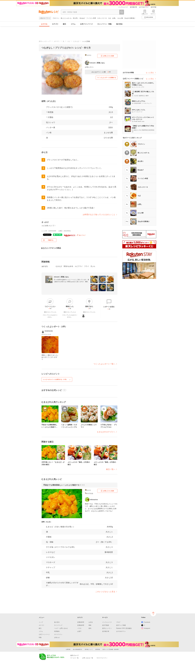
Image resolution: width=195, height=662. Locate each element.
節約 (90, 628)
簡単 (90, 625)
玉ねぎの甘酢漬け (129, 18)
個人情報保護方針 (77, 649)
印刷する (50, 240)
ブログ (118, 622)
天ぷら (93, 266)
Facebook (147, 622)
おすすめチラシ (144, 7)
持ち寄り (75, 18)
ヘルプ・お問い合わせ (61, 628)
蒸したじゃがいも (66, 18)
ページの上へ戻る (153, 613)
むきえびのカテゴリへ (106, 432)
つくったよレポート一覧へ (104, 364)
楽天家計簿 (133, 7)
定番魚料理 (80, 625)
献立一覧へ (110, 469)
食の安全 (119, 24)
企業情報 (68, 649)
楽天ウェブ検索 (121, 625)
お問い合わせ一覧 (87, 658)
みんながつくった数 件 (101, 72)
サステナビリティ (102, 658)
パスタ (79, 628)
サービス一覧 (74, 658)
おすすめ (44, 24)
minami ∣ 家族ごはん (61, 277)
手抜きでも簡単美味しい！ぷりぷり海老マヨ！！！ (64, 485)
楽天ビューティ (107, 628)
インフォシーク (123, 7)
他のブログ (82, 235)
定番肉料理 (80, 622)
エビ (68, 41)
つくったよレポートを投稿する (106, 77)
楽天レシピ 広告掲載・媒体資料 (111, 649)
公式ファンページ (86, 24)
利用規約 (57, 631)
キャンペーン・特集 (104, 24)
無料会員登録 (149, 17)
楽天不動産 (105, 625)
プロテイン (56, 18)
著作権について (89, 649)
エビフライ (79, 266)
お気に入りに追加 (108, 56)
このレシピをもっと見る (105, 592)
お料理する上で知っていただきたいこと (99, 215)
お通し (114, 18)
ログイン (153, 13)
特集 (40, 637)
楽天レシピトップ (45, 41)
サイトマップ (58, 625)
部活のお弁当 (68, 266)
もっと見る (150, 72)
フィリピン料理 (91, 18)
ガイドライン (58, 634)
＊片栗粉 (49, 117)
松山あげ (82, 18)
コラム (73, 24)
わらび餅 (120, 18)
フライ (86, 266)
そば (109, 18)
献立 (64, 24)
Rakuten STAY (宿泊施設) (124, 628)
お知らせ (57, 637)
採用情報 (97, 649)
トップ (41, 622)
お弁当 (91, 622)
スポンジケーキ (102, 18)
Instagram (147, 628)
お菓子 (79, 631)
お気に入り (145, 13)
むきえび (76, 41)
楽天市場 (153, 7)
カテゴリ (55, 24)
